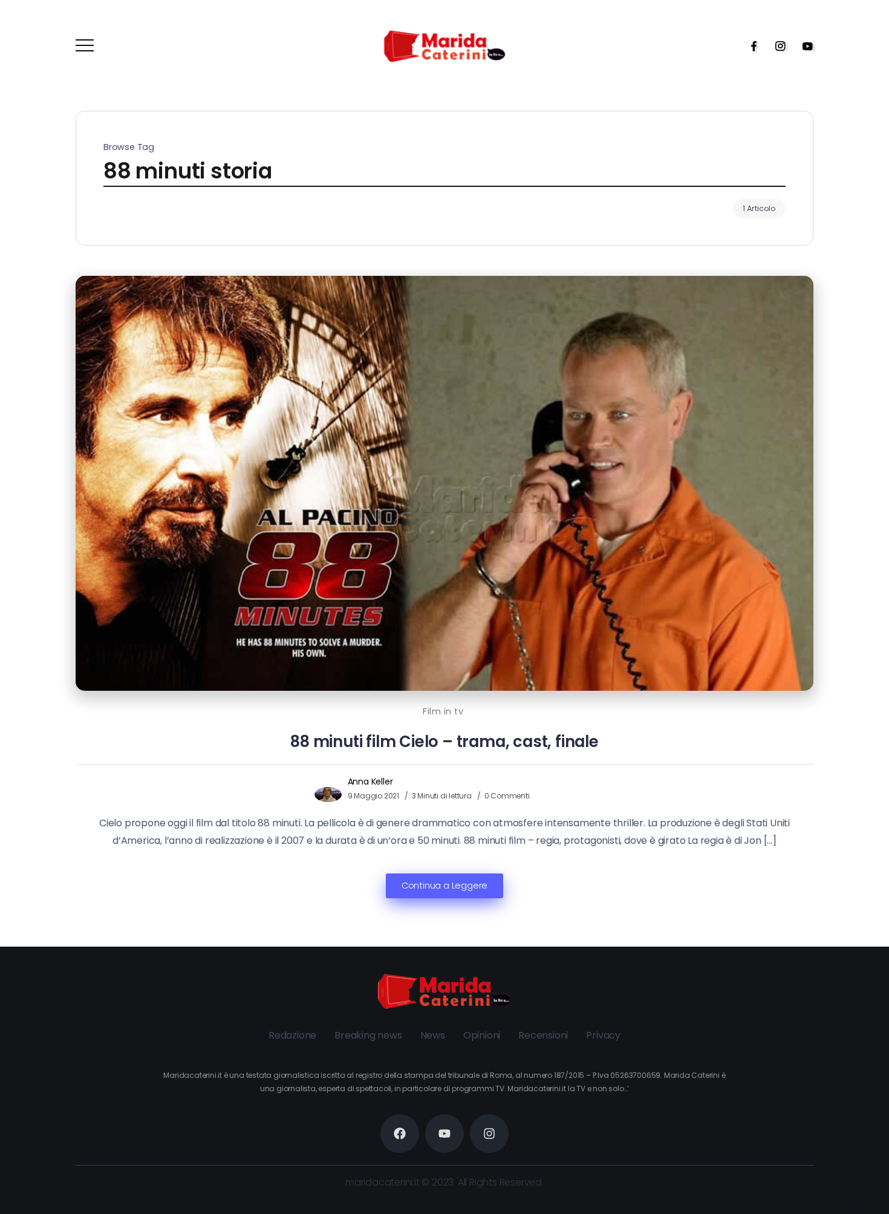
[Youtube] (803, 46)
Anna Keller (370, 781)
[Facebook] (750, 46)
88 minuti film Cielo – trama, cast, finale (444, 741)
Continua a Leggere (444, 885)
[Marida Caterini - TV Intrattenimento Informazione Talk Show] (444, 46)
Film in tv (443, 711)
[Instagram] (776, 46)
